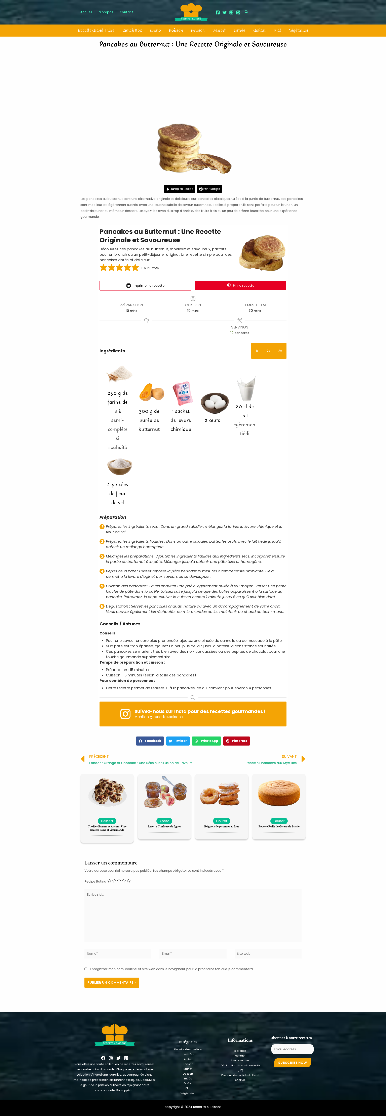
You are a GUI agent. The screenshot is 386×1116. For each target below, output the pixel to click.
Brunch (197, 30)
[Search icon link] (246, 12)
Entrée (239, 30)
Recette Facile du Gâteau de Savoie (279, 826)
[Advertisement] (193, 81)
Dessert (219, 30)
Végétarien (298, 30)
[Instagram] (231, 12)
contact (240, 1056)
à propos (240, 1051)
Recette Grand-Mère (96, 30)
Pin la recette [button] (243, 285)
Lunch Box (132, 30)
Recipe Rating (95, 881)
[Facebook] (218, 12)
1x (257, 351)
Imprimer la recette (148, 285)
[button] (104, 268)
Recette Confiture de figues (164, 826)
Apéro (155, 30)
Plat (277, 30)
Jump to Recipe (181, 189)
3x (280, 351)
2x (268, 351)
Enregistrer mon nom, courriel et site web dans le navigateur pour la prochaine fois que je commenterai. (172, 969)
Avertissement (240, 1060)
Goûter (259, 30)
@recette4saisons (166, 716)
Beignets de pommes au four (221, 826)
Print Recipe (211, 189)
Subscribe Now (292, 1062)
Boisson (176, 30)
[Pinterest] (238, 12)
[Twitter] (224, 12)
